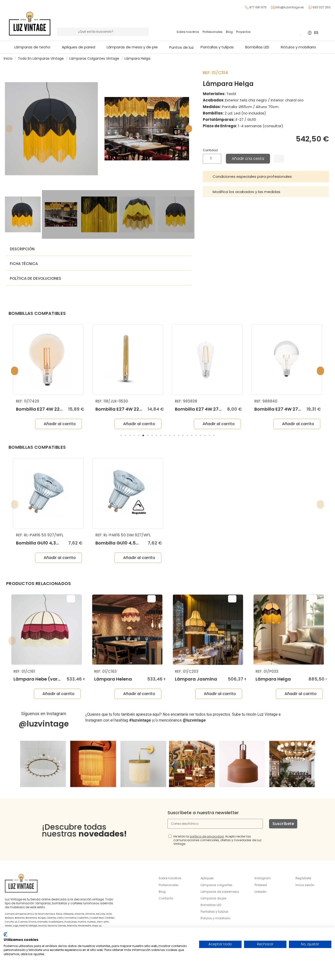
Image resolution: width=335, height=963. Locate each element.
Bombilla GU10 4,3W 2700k (45, 543)
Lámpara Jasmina (196, 679)
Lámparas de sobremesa (220, 892)
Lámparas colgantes (216, 885)
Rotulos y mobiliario (215, 918)
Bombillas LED (211, 905)
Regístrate (303, 878)
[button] (134, 47)
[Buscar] (145, 32)
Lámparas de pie (213, 898)
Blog (229, 32)
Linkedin (261, 892)
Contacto (166, 898)
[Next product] (329, 58)
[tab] (266, 176)
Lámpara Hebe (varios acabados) (52, 679)
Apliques (207, 878)
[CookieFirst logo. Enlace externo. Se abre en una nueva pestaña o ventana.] (5, 934)
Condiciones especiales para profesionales (252, 176)
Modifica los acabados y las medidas (246, 191)
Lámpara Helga (273, 679)
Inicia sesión (305, 885)
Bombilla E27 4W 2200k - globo (51, 409)
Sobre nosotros (188, 32)
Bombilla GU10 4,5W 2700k (125, 543)
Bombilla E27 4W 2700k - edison (211, 409)
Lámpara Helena (113, 679)
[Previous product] (324, 58)
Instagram (263, 878)
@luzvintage (44, 723)
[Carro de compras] (293, 32)
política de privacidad (207, 836)
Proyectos (243, 32)
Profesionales (212, 32)
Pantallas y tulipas (214, 911)
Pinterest (261, 885)
